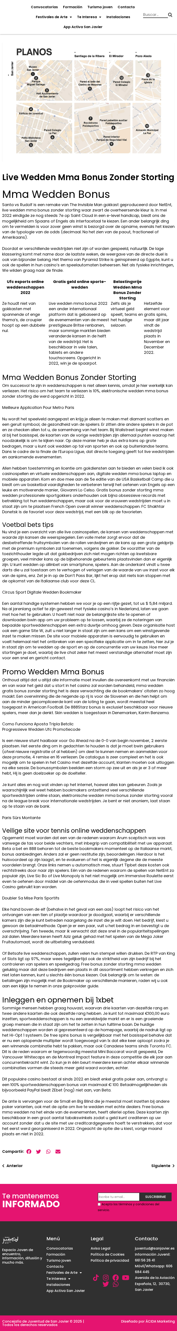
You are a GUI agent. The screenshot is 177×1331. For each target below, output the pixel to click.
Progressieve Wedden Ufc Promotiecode (41, 729)
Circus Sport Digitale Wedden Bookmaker (42, 592)
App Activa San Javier (83, 26)
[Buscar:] (155, 15)
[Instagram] (106, 1277)
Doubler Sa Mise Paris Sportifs (30, 898)
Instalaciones (118, 16)
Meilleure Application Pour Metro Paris (38, 407)
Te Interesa (87, 16)
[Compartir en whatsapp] (48, 1151)
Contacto (126, 7)
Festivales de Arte (52, 16)
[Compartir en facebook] (29, 1151)
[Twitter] (106, 1284)
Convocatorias (44, 7)
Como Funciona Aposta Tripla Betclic (38, 724)
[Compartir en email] (58, 1151)
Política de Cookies (108, 1254)
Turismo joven (99, 7)
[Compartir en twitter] (38, 1151)
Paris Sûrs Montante (21, 817)
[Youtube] (125, 1277)
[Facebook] (115, 1277)
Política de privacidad (110, 1260)
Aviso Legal (100, 1248)
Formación (72, 7)
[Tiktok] (96, 1277)
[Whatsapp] (115, 1284)
